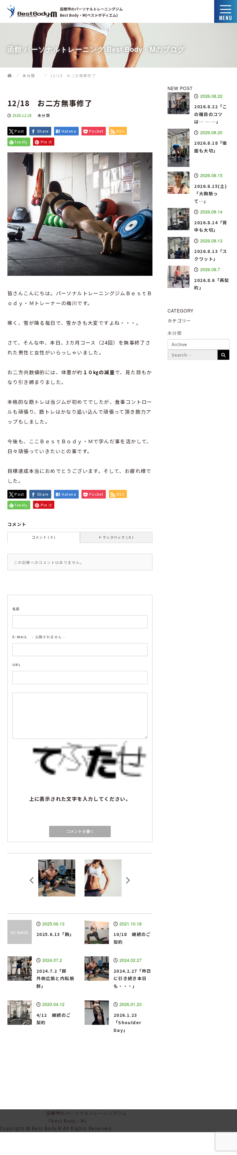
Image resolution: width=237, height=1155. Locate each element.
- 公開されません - (38, 636)
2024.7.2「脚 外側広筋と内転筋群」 (55, 978)
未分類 (44, 115)
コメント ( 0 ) (44, 537)
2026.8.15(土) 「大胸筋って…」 (212, 193)
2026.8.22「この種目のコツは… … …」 (210, 114)
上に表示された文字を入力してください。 (80, 798)
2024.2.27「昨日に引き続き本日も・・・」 (133, 978)
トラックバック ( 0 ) (116, 537)
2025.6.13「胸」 (55, 934)
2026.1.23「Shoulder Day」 (128, 1022)
